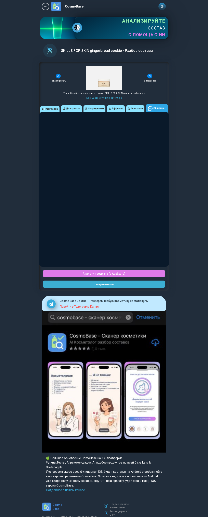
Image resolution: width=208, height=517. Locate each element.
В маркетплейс (104, 284)
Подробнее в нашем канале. (66, 490)
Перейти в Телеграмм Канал (79, 306)
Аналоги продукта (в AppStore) (104, 273)
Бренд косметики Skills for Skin (104, 98)
